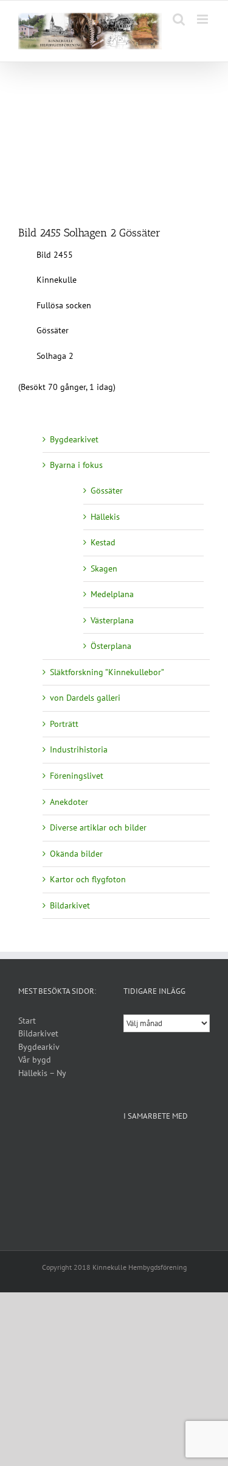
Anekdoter (69, 801)
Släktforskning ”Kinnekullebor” (107, 672)
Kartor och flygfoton (88, 879)
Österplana (111, 645)
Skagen (104, 568)
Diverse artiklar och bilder (98, 827)
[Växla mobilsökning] (179, 19)
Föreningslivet (76, 775)
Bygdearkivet (74, 439)
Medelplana (112, 594)
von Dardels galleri (85, 697)
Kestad (103, 542)
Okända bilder (76, 853)
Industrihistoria (79, 749)
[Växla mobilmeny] (203, 19)
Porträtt (64, 723)
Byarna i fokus (76, 464)
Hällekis (105, 516)
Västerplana (112, 620)
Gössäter (107, 490)
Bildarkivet (70, 905)
